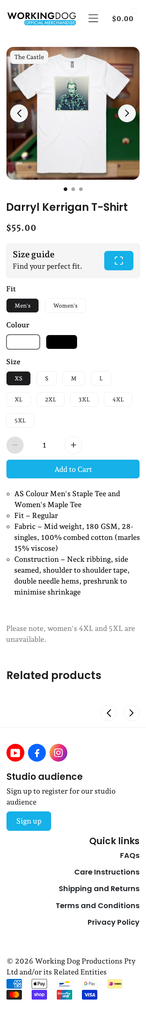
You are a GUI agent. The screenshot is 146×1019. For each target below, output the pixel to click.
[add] (73, 445)
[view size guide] (118, 260)
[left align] (19, 113)
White (23, 342)
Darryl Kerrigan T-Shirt (67, 206)
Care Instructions (107, 871)
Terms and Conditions (98, 905)
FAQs (130, 855)
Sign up (28, 821)
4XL (118, 399)
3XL (84, 399)
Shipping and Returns (99, 888)
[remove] (15, 445)
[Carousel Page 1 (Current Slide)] (65, 189)
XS (18, 378)
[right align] (127, 113)
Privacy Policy (114, 922)
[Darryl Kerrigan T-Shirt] (73, 113)
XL (18, 399)
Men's (22, 305)
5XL (20, 420)
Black (61, 342)
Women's (65, 305)
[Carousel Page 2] (73, 189)
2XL (50, 399)
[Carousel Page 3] (81, 189)
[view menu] (93, 18)
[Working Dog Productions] (41, 18)
